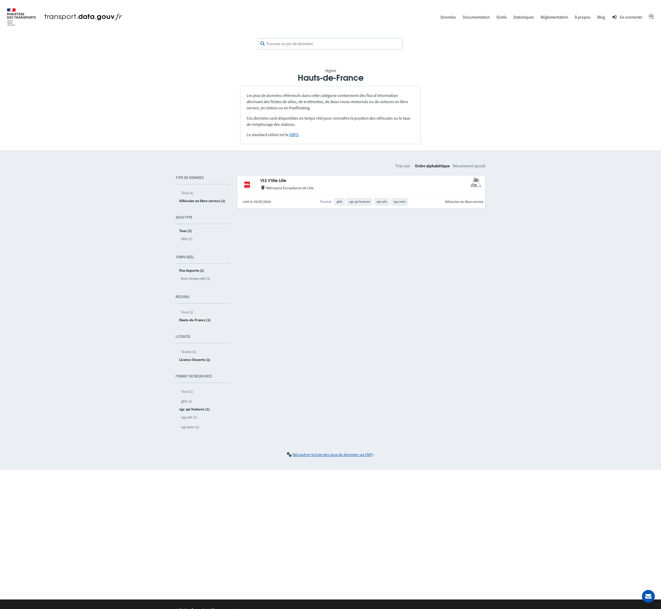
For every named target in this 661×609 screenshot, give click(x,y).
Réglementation (554, 17)
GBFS (293, 134)
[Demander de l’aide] (648, 596)
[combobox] (330, 44)
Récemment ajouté (469, 165)
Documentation (476, 17)
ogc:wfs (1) (189, 417)
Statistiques (523, 17)
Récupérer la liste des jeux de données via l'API (333, 454)
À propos (583, 17)
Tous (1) (187, 193)
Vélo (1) (186, 238)
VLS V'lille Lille (273, 181)
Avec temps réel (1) (195, 278)
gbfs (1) (186, 401)
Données (448, 17)
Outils (502, 17)
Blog (601, 17)
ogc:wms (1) (190, 427)
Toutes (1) (188, 351)
